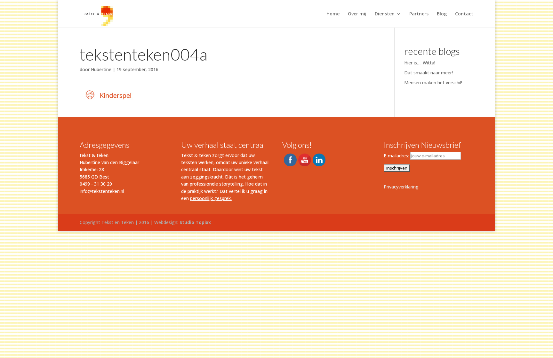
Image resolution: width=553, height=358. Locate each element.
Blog (442, 14)
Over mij (357, 14)
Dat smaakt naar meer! (428, 73)
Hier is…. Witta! (419, 63)
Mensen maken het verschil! (433, 82)
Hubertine (101, 69)
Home (333, 14)
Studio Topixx (195, 222)
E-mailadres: (397, 156)
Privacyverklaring (401, 187)
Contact (464, 14)
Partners (419, 14)
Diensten (385, 14)
